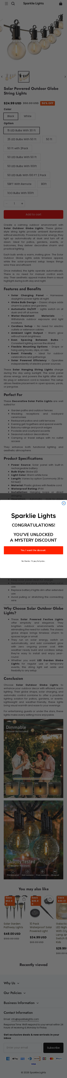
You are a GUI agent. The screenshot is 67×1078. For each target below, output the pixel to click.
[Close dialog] (64, 503)
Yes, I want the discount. (33, 550)
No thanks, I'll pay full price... (33, 561)
